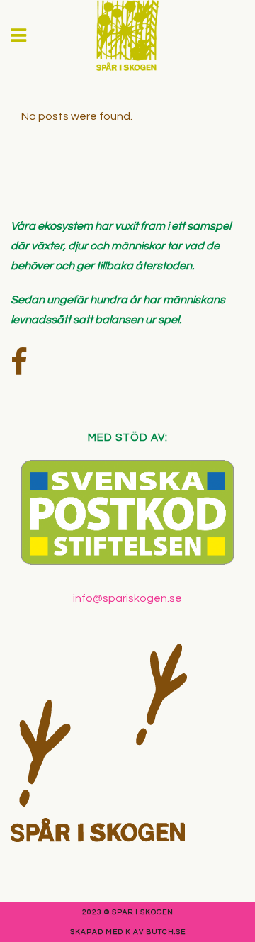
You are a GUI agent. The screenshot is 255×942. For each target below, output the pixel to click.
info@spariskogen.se (127, 598)
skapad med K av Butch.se (128, 932)
